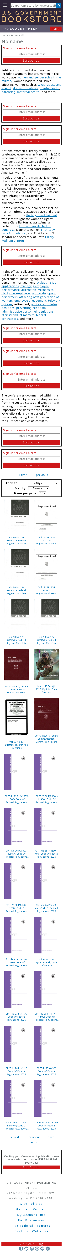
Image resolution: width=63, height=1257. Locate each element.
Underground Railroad (41, 215)
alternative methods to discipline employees (27, 291)
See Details (31, 1167)
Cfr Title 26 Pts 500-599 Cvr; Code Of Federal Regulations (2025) (16, 853)
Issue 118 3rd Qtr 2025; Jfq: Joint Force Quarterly (47, 689)
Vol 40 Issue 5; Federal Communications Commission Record (16, 689)
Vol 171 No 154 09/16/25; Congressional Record (46, 590)
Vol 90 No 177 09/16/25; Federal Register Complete (47, 640)
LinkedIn (48, 1249)
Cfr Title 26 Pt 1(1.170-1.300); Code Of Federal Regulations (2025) (17, 799)
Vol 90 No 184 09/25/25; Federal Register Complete (16, 590)
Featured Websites (31, 1231)
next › (51, 1137)
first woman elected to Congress (26, 228)
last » (33, 1142)
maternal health (28, 92)
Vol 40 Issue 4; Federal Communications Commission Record (46, 738)
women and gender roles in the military (31, 79)
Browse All (17, 35)
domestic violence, (26, 88)
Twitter (26, 1249)
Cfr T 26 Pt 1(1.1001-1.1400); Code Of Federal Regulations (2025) (47, 799)
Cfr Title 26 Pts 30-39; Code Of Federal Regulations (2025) (46, 1125)
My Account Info (31, 1215)
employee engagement (30, 300)
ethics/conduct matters (17, 315)
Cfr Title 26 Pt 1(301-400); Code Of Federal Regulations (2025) (46, 853)
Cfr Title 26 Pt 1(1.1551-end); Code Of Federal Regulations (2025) (46, 962)
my (13, 29)
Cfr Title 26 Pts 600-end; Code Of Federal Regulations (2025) (46, 908)
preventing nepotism (31, 308)
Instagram (32, 1249)
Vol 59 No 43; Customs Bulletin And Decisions (16, 744)
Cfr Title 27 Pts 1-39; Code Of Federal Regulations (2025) (16, 1016)
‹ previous (41, 475)
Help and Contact (31, 1209)
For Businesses (31, 1220)
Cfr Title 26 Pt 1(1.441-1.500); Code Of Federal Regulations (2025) (47, 1016)
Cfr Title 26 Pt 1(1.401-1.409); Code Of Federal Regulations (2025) (17, 962)
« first (23, 475)
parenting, (8, 92)
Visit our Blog (31, 1244)
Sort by (20, 488)
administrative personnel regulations (27, 311)
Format (12, 483)
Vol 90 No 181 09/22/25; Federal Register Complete (16, 540)
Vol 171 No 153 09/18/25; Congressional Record (46, 540)
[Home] (31, 21)
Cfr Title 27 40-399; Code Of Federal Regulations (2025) (47, 1071)
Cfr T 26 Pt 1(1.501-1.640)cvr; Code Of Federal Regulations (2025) (16, 1125)
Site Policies (31, 1204)
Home (5, 35)
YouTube (37, 1249)
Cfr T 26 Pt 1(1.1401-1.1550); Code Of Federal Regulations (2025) (16, 908)
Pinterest (42, 1249)
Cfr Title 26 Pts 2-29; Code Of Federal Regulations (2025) (16, 1071)
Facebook (21, 1249)
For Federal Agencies (31, 1226)
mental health (49, 88)
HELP (33, 29)
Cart (55, 29)
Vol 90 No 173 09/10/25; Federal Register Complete (16, 640)
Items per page (25, 493)
